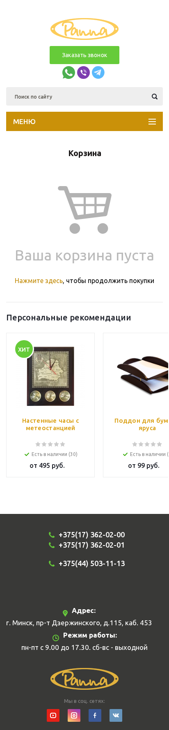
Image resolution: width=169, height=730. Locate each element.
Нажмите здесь (39, 280)
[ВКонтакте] (116, 715)
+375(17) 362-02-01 (92, 545)
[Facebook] (95, 715)
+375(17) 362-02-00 (92, 534)
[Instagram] (74, 715)
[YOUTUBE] (53, 715)
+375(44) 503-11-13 (92, 563)
